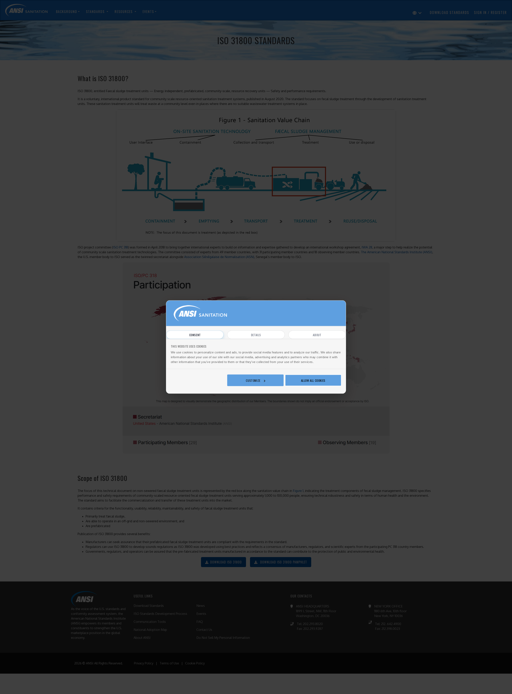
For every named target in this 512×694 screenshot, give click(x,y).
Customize (253, 380)
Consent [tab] (195, 335)
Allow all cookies (313, 380)
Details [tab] (256, 335)
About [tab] (317, 335)
